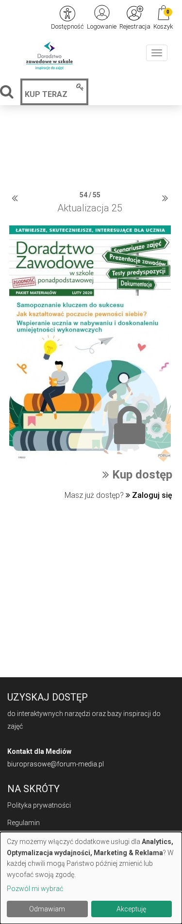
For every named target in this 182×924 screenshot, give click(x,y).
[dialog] (91, 878)
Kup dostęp (140, 474)
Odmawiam (47, 909)
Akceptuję (131, 909)
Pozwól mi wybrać (35, 888)
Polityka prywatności (39, 805)
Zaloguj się (151, 495)
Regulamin (23, 823)
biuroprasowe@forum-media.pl (55, 764)
